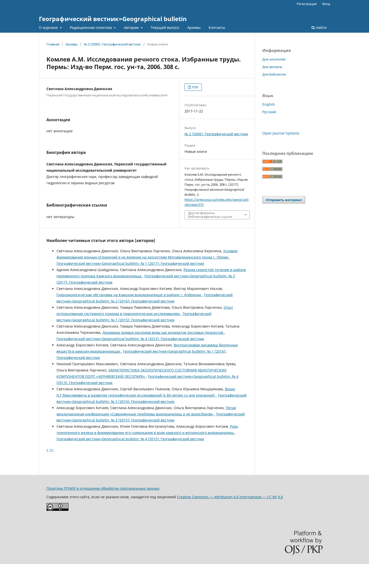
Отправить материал (284, 200)
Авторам (132, 27)
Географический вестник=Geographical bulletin (113, 19)
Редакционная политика (91, 27)
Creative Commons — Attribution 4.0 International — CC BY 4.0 (230, 496)
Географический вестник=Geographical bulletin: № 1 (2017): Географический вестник (130, 263)
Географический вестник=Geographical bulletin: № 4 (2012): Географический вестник (130, 338)
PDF (195, 87)
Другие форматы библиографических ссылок (210, 215)
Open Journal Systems (280, 133)
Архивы (194, 27)
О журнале (49, 27)
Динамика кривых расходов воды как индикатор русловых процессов (163, 332)
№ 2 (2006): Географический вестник (112, 44)
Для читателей (273, 59)
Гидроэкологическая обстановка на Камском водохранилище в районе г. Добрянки (129, 294)
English (268, 104)
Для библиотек (274, 74)
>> (51, 449)
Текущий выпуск (165, 27)
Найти (321, 27)
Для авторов (272, 67)
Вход (326, 4)
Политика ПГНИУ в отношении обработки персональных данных (102, 488)
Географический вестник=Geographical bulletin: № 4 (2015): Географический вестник (130, 438)
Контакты (217, 27)
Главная (52, 44)
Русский (269, 111)
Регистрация (307, 4)
